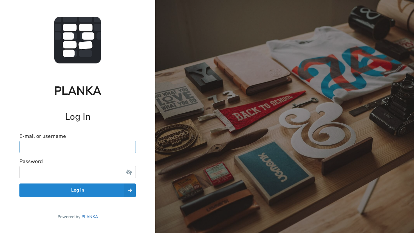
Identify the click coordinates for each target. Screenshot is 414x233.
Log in (77, 190)
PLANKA (90, 217)
